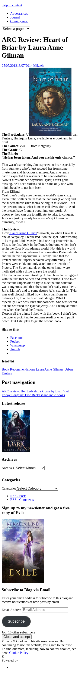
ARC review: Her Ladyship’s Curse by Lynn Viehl (36, 391)
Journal (15, 17)
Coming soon (19, 21)
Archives (8, 468)
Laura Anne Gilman (23, 233)
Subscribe (16, 621)
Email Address (12, 610)
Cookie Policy (18, 653)
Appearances (19, 13)
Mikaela (38, 65)
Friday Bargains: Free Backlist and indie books (33, 395)
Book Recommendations (18, 369)
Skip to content (12, 5)
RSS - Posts (18, 496)
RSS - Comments (22, 499)
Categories (9, 488)
